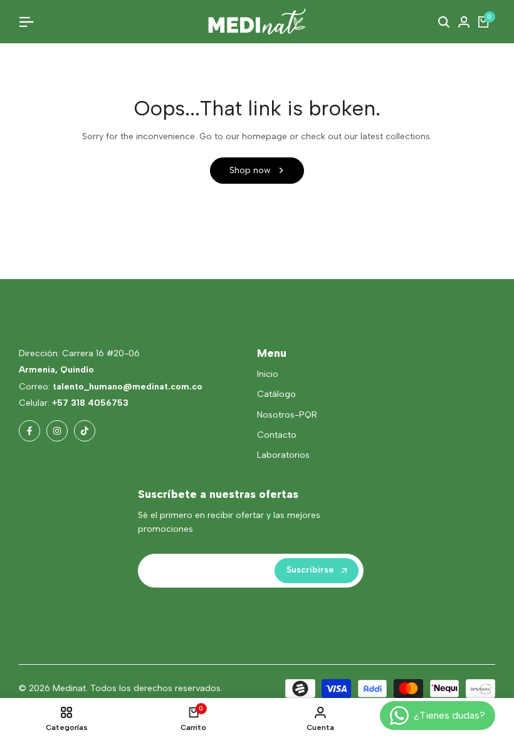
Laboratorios (283, 455)
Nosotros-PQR (287, 415)
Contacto (276, 435)
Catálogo (276, 394)
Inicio (267, 374)
